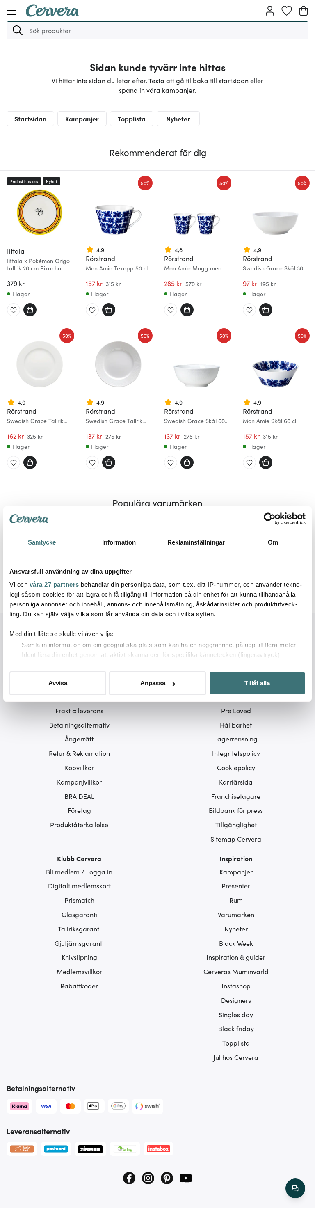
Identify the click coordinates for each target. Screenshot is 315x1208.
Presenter (235, 885)
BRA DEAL (79, 796)
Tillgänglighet (236, 824)
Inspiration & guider (235, 956)
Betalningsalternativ (79, 724)
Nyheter (178, 118)
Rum (236, 899)
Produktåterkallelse (79, 824)
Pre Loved (236, 710)
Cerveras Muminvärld (236, 971)
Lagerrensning (236, 738)
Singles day (236, 1014)
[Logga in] (270, 10)
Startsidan (30, 118)
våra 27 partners (54, 584)
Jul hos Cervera (235, 1057)
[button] (17, 30)
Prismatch (79, 899)
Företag (79, 809)
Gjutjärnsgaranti (79, 942)
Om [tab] (273, 542)
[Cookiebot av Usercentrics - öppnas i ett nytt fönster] (270, 518)
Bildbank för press (236, 809)
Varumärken (236, 914)
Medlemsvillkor (79, 971)
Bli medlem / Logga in (79, 871)
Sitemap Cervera (235, 838)
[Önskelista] (286, 10)
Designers (236, 999)
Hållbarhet (236, 724)
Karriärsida (236, 781)
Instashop (236, 985)
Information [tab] (119, 542)
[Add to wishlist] (13, 310)
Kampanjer (82, 118)
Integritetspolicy (236, 752)
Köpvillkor (79, 767)
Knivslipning (79, 956)
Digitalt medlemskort (79, 885)
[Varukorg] (303, 10)
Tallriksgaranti (79, 928)
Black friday (236, 1028)
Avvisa (57, 683)
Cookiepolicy (236, 767)
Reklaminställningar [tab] (196, 542)
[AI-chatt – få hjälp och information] (295, 1188)
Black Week (236, 942)
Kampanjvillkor (79, 781)
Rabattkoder (79, 985)
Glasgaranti (79, 914)
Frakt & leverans (79, 710)
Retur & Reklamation (79, 752)
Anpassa (152, 683)
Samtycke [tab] (42, 542)
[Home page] (52, 13)
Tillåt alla (257, 683)
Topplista (132, 118)
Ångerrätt (79, 738)
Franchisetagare (235, 796)
